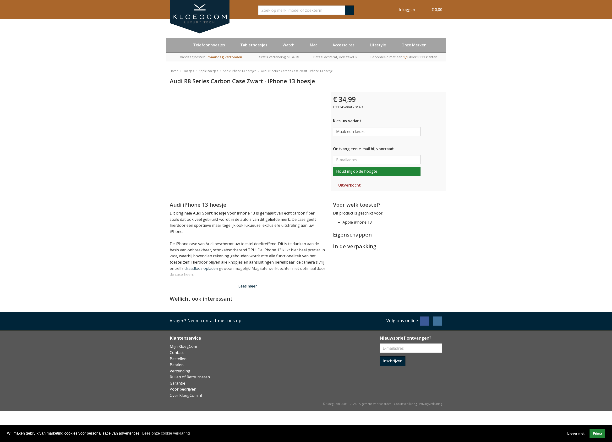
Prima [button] (597, 433)
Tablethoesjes (253, 45)
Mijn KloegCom (183, 346)
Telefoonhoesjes (209, 45)
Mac (313, 45)
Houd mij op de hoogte (356, 171)
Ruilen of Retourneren (190, 377)
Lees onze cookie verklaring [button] (166, 433)
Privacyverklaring (430, 404)
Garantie (177, 383)
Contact (177, 352)
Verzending (180, 371)
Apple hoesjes (208, 71)
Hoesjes (188, 71)
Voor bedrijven (183, 389)
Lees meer (247, 286)
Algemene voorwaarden (375, 404)
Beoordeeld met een (403, 57)
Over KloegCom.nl (186, 395)
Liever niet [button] (576, 433)
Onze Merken (413, 45)
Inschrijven (392, 361)
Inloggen (407, 9)
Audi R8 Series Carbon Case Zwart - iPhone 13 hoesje (297, 71)
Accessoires (344, 45)
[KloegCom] (200, 16)
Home (174, 71)
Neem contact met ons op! (214, 320)
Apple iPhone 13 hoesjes (239, 71)
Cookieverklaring (405, 404)
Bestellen (178, 358)
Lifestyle (378, 45)
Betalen (177, 364)
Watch (289, 45)
